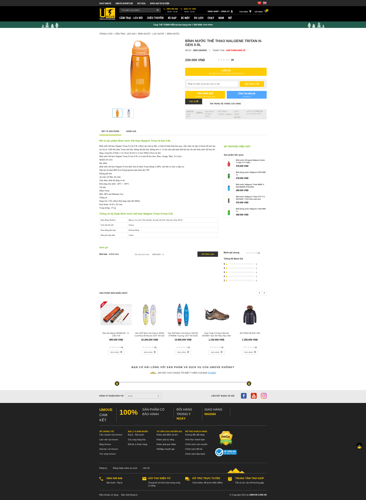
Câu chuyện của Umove (110, 434)
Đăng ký (225, 11)
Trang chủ (105, 33)
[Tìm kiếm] (157, 10)
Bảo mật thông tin (129, 495)
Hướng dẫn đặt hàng (194, 434)
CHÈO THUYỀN (155, 18)
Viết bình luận (207, 254)
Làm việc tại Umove (108, 439)
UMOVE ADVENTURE (124, 3)
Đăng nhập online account (125, 468)
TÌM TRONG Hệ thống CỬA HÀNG (225, 104)
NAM (221, 18)
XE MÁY (185, 18)
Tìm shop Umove (107, 454)
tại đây (212, 373)
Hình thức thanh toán (195, 439)
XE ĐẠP (172, 18)
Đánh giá (131, 131)
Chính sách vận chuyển (196, 444)
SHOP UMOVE (105, 3)
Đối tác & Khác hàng (137, 444)
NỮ (230, 18)
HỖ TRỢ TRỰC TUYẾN (206, 478)
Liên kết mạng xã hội (222, 396)
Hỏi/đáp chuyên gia (165, 449)
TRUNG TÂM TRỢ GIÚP (249, 478)
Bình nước (173, 33)
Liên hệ (146, 468)
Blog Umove (105, 444)
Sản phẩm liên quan (233, 155)
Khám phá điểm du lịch (167, 434)
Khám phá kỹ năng (165, 439)
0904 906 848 (114, 478)
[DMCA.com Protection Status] (226, 438)
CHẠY (211, 18)
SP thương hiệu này (237, 146)
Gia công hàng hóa (137, 439)
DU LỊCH (198, 18)
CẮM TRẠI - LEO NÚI (131, 18)
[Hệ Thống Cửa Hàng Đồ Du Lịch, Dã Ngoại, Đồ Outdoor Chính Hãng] (107, 13)
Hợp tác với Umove (108, 449)
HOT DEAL (141, 3)
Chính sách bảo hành (195, 454)
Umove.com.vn (258, 495)
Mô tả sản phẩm (110, 131)
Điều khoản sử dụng (108, 495)
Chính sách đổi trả (193, 449)
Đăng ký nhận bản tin (111, 396)
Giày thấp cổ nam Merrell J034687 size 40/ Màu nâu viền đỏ (216, 335)
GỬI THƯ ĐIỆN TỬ (159, 478)
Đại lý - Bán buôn (136, 434)
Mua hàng (115, 352)
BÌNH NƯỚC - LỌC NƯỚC (151, 33)
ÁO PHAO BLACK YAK (250, 333)
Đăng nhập (213, 11)
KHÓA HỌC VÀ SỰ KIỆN (159, 3)
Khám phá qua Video (166, 444)
